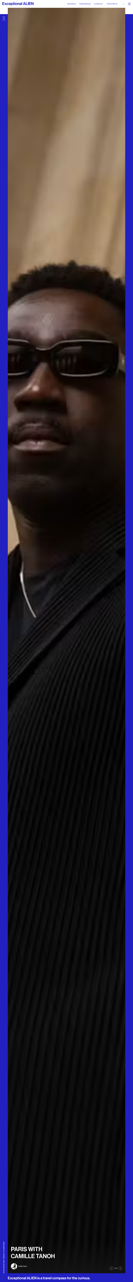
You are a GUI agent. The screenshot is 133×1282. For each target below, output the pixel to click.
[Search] (123, 3)
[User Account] (130, 4)
